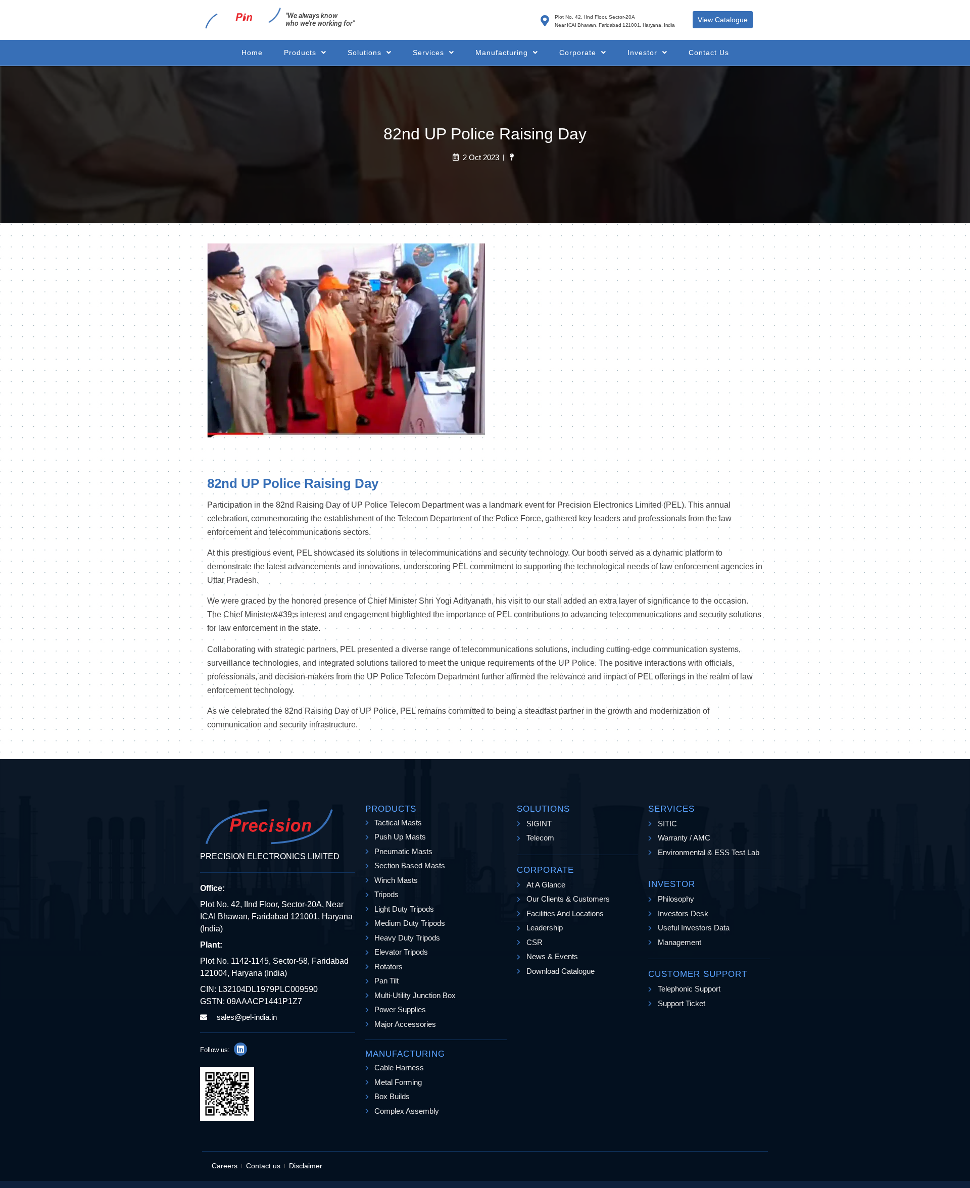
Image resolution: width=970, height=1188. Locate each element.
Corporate (577, 52)
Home (252, 52)
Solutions (364, 52)
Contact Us (709, 52)
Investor (642, 52)
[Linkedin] (240, 1049)
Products (300, 52)
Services (428, 52)
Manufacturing (501, 52)
